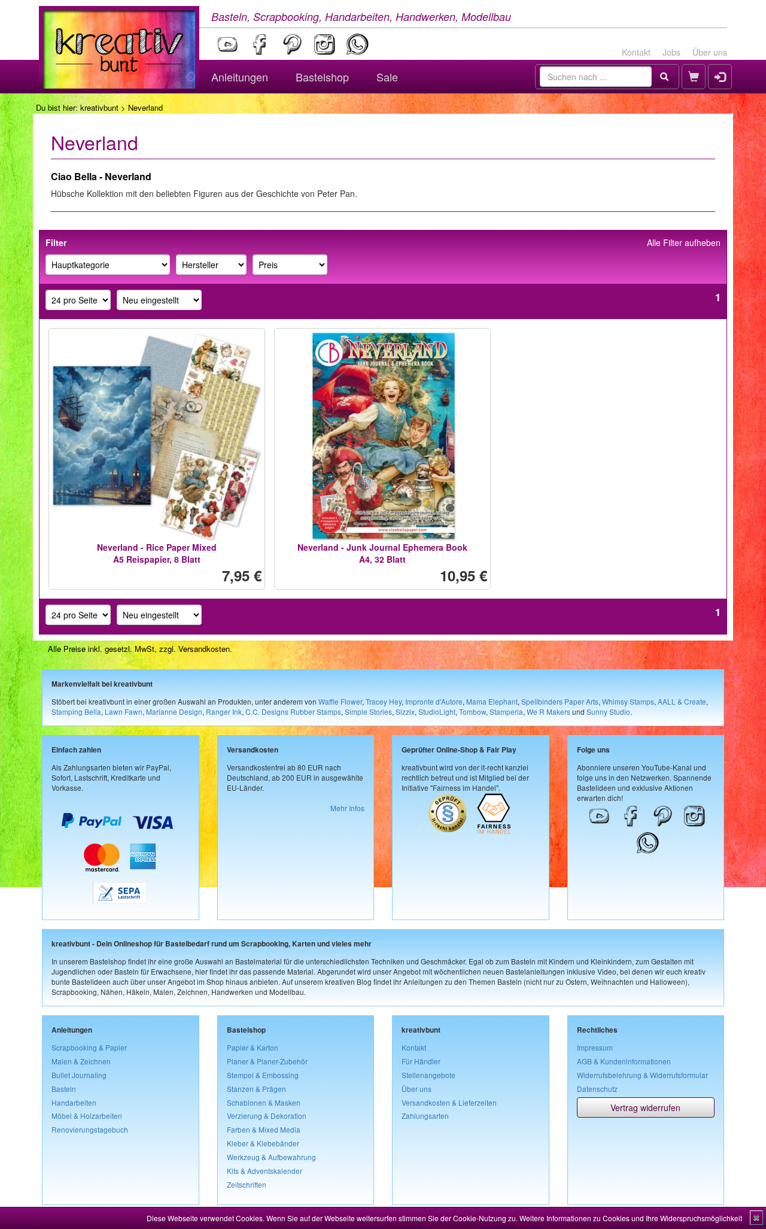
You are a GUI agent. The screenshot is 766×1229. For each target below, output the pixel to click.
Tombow (472, 711)
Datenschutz (597, 1089)
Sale (387, 76)
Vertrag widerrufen (645, 1107)
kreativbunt (99, 107)
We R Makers (548, 711)
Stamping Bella (76, 711)
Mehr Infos (347, 808)
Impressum (595, 1047)
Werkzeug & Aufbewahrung (271, 1157)
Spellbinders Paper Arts (559, 701)
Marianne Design (174, 711)
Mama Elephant (492, 701)
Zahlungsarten (425, 1115)
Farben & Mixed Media (263, 1129)
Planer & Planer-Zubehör (267, 1061)
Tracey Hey (384, 701)
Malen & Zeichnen (81, 1061)
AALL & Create (682, 701)
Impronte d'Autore (434, 701)
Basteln (63, 1089)
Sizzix (405, 711)
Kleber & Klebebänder (263, 1143)
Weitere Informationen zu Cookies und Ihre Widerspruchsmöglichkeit (630, 1218)
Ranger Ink (224, 711)
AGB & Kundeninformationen (624, 1061)
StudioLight (436, 711)
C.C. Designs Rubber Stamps (293, 711)
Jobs (671, 52)
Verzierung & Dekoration (266, 1115)
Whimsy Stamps (628, 701)
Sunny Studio (608, 711)
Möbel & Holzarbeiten (86, 1115)
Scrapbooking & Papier (89, 1047)
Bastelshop (322, 76)
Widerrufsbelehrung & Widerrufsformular (642, 1075)
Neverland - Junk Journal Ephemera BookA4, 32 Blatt (382, 553)
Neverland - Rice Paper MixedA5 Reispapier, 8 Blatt (157, 553)
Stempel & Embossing (263, 1075)
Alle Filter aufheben (684, 242)
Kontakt (636, 52)
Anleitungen (239, 76)
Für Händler (421, 1061)
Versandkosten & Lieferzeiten (449, 1102)
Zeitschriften (246, 1184)
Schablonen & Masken (263, 1102)
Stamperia (506, 711)
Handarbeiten (73, 1102)
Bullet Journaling (79, 1075)
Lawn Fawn (123, 711)
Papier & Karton (252, 1047)
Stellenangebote (428, 1075)
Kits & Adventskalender (264, 1171)
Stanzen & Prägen (256, 1089)
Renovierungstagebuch (89, 1129)
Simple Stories (368, 711)
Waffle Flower (340, 701)
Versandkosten (204, 648)
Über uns (709, 52)
